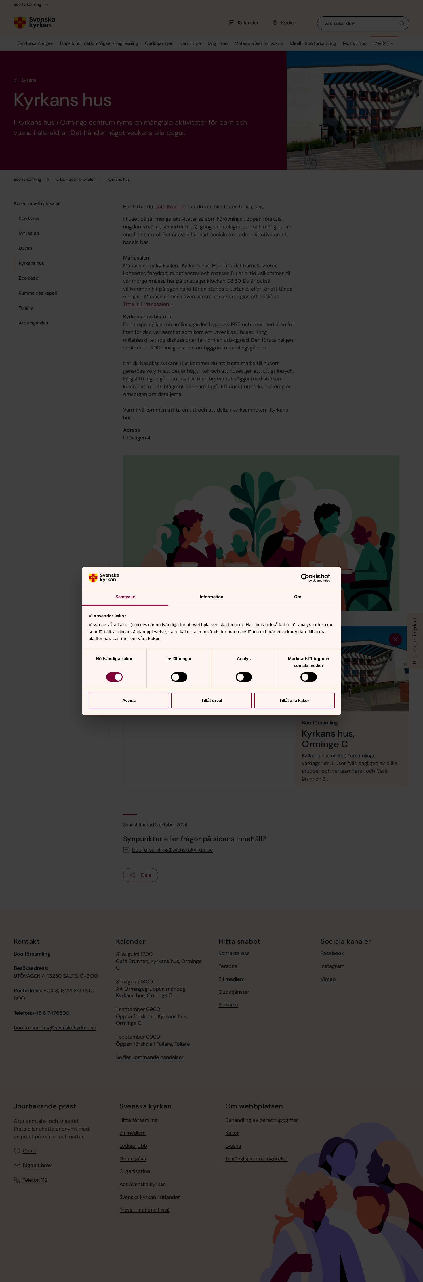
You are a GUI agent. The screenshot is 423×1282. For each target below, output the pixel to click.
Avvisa (129, 700)
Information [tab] (211, 596)
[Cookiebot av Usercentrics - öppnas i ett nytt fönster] (309, 578)
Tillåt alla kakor (294, 700)
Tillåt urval (211, 700)
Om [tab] (297, 596)
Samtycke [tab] (125, 596)
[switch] (179, 677)
